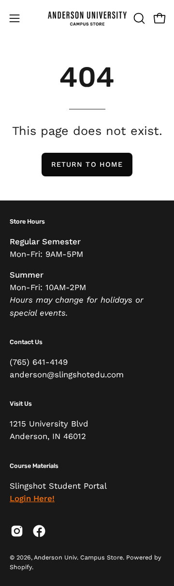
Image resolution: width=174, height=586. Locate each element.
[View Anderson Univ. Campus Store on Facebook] (39, 531)
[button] (138, 18)
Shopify (21, 567)
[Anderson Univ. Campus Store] (87, 18)
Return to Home (87, 164)
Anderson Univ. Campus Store (78, 557)
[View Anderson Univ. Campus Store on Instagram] (17, 531)
